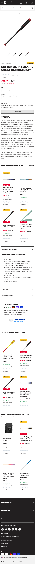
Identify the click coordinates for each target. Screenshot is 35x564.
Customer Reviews (7, 295)
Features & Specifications (9, 249)
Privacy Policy (4, 546)
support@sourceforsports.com (12, 536)
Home (2, 13)
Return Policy (9, 107)
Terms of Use (4, 543)
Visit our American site (23, 557)
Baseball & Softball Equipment (12, 13)
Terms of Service (5, 549)
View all (31, 165)
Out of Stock (17, 111)
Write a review (15, 76)
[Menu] (2, 2)
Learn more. (25, 561)
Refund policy (4, 551)
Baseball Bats (23, 13)
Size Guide (4, 103)
